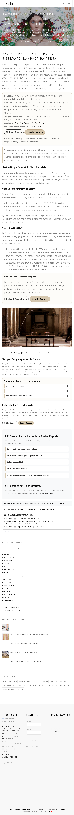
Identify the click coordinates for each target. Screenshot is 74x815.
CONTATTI (9, 739)
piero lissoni (64, 685)
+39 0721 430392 (57, 503)
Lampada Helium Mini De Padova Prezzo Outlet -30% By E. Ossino (29, 521)
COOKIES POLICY (9, 749)
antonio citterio (10, 681)
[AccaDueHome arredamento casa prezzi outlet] (13, 720)
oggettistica (51, 685)
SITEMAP (6, 751)
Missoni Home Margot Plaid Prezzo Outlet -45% (23, 652)
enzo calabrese (41, 509)
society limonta (9, 689)
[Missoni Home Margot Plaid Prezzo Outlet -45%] (5, 654)
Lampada (31, 509)
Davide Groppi (38, 123)
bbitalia (22, 681)
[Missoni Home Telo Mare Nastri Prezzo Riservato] (5, 645)
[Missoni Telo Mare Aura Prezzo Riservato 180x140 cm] (5, 627)
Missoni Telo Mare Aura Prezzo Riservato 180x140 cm (25, 625)
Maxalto (33, 685)
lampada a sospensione (12, 685)
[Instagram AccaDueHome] (8, 762)
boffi (29, 681)
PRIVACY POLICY (9, 747)
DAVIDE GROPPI (9, 503)
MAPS (6, 741)
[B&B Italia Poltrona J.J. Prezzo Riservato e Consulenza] (5, 664)
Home (48, 39)
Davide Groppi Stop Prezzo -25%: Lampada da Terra (25, 526)
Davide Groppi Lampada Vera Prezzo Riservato (23, 519)
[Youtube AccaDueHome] (12, 762)
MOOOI (41, 685)
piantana (50, 509)
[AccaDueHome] (7, 3)
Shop (54, 39)
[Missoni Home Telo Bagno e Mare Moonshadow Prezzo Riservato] (5, 636)
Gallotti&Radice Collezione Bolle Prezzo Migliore (23, 524)
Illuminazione (64, 39)
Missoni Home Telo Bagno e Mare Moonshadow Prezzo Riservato (29, 634)
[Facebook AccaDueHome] (4, 762)
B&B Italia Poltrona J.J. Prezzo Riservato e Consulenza (25, 661)
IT (64, 3)
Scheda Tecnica (34, 132)
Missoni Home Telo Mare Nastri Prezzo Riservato (24, 643)
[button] (14, 132)
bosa (35, 681)
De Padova (44, 681)
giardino (53, 681)
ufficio (20, 689)
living (26, 685)
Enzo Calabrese (22, 123)
